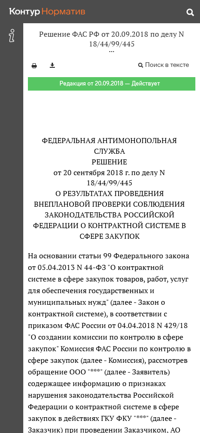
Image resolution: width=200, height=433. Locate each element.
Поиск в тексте (167, 65)
